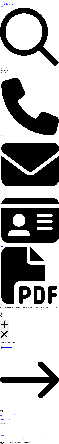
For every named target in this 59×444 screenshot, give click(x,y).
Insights (2, 6)
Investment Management (5, 3)
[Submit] (7, 423)
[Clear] (6, 423)
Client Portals (2, 68)
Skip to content (1, 0)
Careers (2, 425)
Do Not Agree (3, 443)
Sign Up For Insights (3, 424)
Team (2, 5)
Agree (0, 443)
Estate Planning (4, 2)
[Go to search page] (29, 66)
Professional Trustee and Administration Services (8, 4)
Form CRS (2, 435)
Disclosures (2, 434)
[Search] (6, 67)
